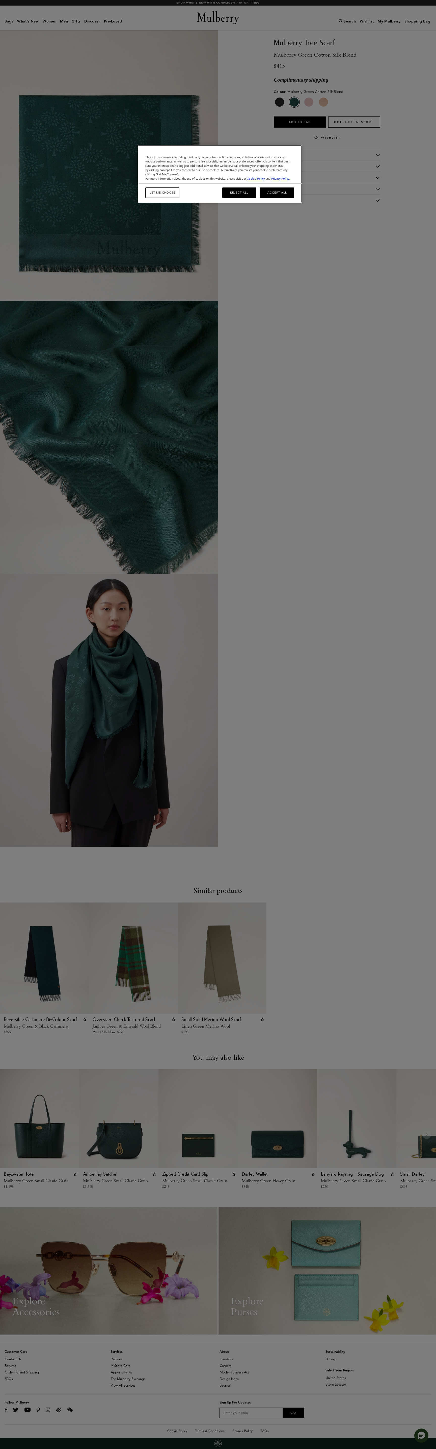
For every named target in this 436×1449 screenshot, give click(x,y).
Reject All (239, 192)
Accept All (277, 192)
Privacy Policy (280, 178)
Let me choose (162, 192)
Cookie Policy (256, 178)
